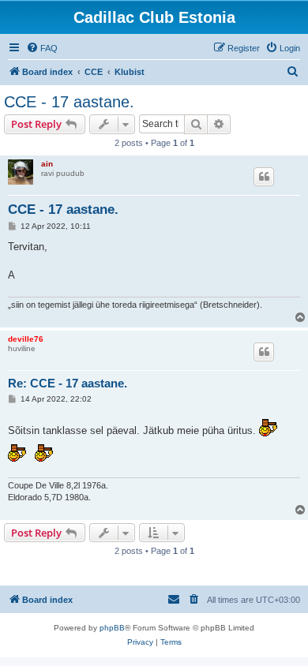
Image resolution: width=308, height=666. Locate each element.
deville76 (25, 339)
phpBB (112, 627)
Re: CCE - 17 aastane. (67, 383)
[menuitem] (42, 48)
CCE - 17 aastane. (69, 101)
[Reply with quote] (264, 176)
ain (47, 163)
